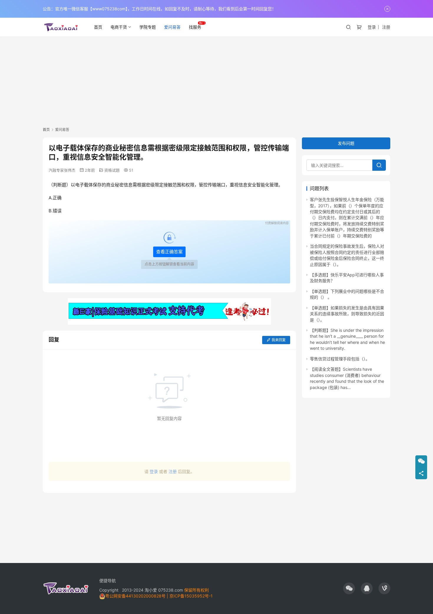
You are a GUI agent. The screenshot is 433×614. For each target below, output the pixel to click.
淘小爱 (151, 589)
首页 (98, 26)
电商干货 (118, 26)
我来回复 (279, 340)
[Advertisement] (216, 81)
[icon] (349, 588)
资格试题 (112, 170)
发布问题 (346, 143)
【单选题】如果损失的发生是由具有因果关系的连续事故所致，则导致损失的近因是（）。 (347, 313)
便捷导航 (107, 580)
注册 (386, 26)
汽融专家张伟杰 (62, 170)
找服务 (195, 26)
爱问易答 (172, 26)
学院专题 (147, 26)
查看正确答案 (169, 252)
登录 (372, 26)
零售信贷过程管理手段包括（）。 (340, 358)
